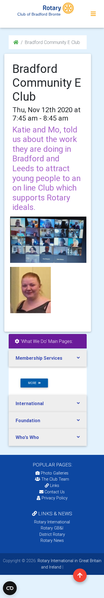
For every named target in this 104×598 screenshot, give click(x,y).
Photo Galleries (54, 473)
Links (54, 485)
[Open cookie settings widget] (10, 588)
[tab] (48, 358)
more (33, 383)
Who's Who (27, 437)
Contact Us (54, 491)
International (30, 403)
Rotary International (52, 522)
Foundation (28, 420)
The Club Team (55, 479)
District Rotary (52, 534)
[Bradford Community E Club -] (30, 290)
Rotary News (52, 540)
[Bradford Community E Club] (47, 240)
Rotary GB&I (52, 528)
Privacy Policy (55, 498)
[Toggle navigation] (93, 14)
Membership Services (39, 358)
